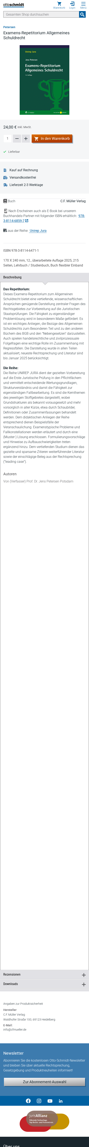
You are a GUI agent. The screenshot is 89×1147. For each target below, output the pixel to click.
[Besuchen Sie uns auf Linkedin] (61, 1101)
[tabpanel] (44, 621)
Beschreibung (42, 277)
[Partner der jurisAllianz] (44, 1121)
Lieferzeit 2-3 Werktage (26, 185)
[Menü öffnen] (83, 4)
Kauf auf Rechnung (24, 170)
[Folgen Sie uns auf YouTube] (50, 1101)
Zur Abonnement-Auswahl (44, 1082)
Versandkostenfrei (23, 177)
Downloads (42, 984)
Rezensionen (42, 974)
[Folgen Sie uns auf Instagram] (39, 1101)
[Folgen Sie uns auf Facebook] (28, 1101)
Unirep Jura (38, 231)
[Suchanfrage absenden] (82, 14)
